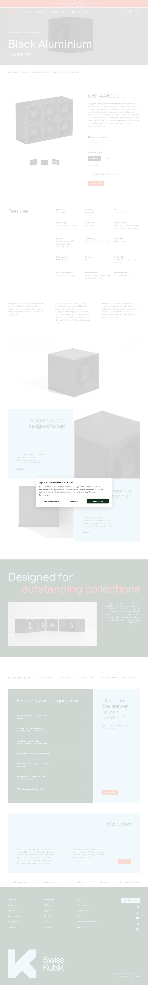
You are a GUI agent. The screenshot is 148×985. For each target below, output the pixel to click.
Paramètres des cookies (50, 501)
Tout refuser (74, 501)
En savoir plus (44, 495)
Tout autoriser (97, 501)
